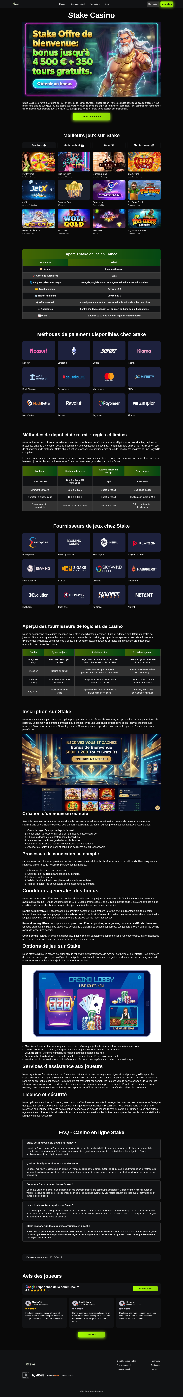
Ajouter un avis (145, 1289)
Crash (107, 145)
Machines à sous (142, 145)
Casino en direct (72, 145)
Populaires (37, 145)
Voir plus (91, 1335)
